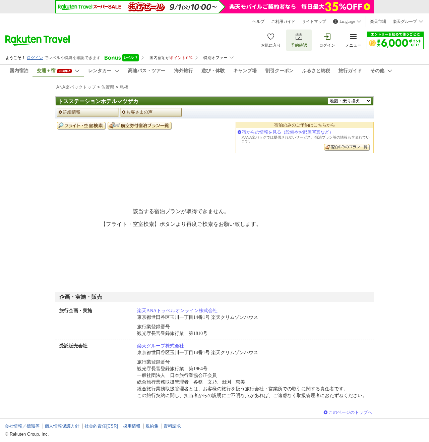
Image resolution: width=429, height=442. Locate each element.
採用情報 (131, 426)
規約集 (152, 426)
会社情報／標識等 (22, 426)
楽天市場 (378, 21)
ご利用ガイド (283, 21)
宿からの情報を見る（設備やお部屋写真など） (287, 132)
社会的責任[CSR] (101, 426)
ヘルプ (258, 21)
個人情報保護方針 (62, 426)
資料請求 (172, 426)
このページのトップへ (350, 412)
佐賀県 (107, 87)
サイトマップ (314, 21)
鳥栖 (124, 87)
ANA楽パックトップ (76, 87)
